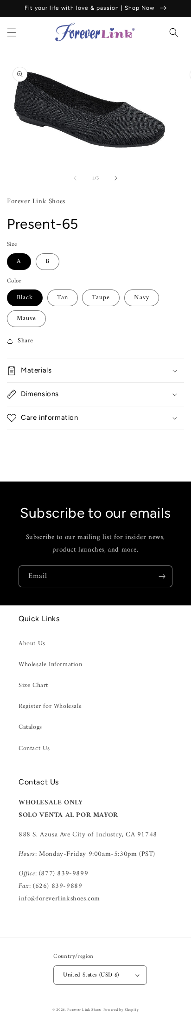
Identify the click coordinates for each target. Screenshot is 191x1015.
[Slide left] (75, 178)
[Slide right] (116, 178)
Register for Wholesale (50, 706)
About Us (32, 643)
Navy (141, 297)
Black (25, 297)
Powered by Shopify (121, 1010)
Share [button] (25, 341)
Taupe (101, 297)
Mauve (26, 318)
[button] (11, 32)
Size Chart (33, 685)
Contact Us (34, 748)
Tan (62, 297)
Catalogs (30, 727)
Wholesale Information (51, 664)
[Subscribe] (162, 576)
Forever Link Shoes (84, 1010)
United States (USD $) (91, 975)
